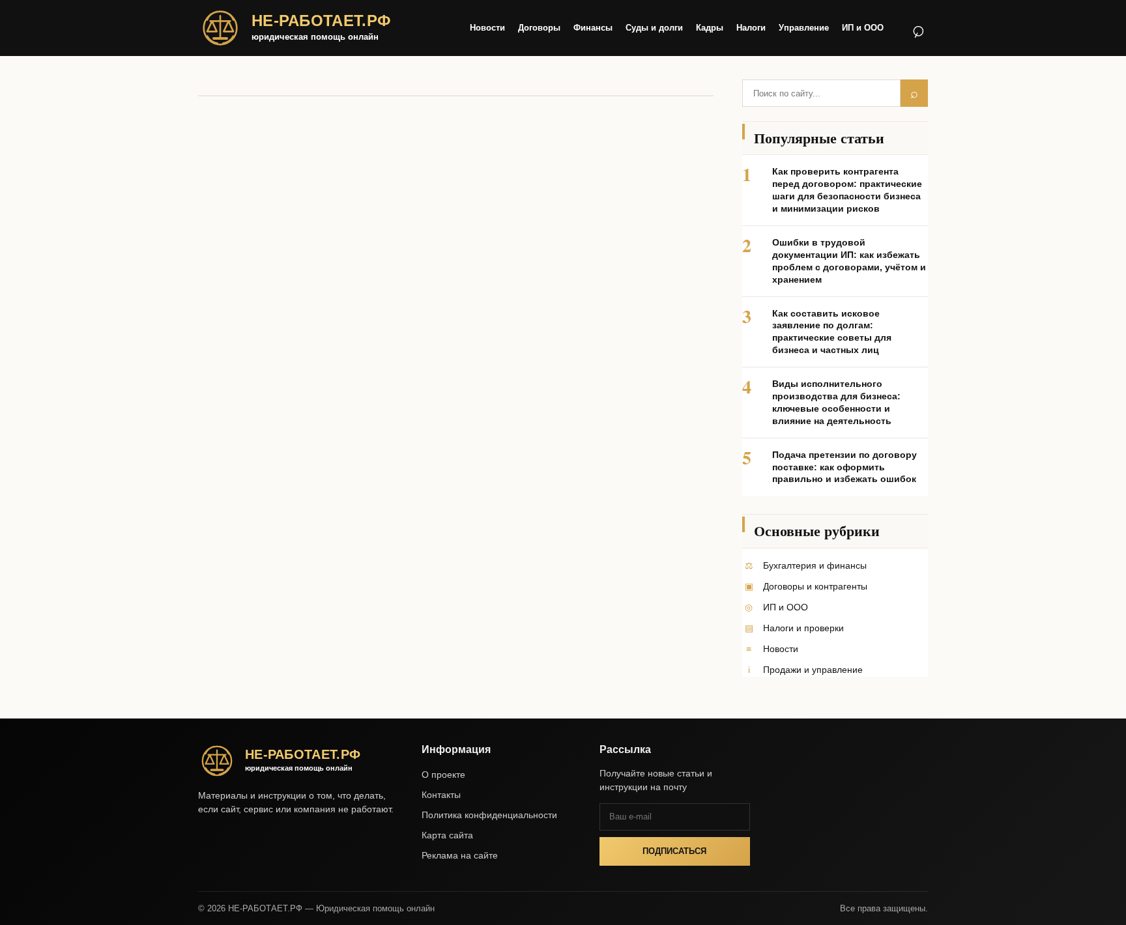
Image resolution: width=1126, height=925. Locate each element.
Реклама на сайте (460, 855)
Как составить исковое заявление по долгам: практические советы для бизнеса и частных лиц (831, 332)
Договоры (539, 28)
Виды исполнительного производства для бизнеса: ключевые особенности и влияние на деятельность (836, 402)
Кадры (709, 28)
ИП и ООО (863, 28)
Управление (804, 28)
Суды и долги (654, 28)
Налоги (751, 28)
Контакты (441, 795)
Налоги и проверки (803, 628)
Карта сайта (447, 835)
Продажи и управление (813, 669)
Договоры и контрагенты (815, 586)
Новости (487, 28)
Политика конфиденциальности (489, 815)
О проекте (443, 774)
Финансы (593, 28)
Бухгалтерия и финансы (815, 565)
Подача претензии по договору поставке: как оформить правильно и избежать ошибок (844, 467)
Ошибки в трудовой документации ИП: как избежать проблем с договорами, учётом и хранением (849, 261)
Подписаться (674, 851)
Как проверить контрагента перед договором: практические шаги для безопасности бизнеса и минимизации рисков (847, 190)
